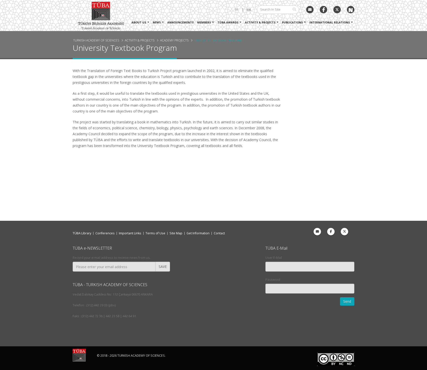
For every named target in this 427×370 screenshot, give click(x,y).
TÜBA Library (82, 233)
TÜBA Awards (227, 22)
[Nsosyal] (350, 9)
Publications (292, 22)
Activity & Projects (260, 22)
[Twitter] (337, 9)
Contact (219, 233)
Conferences (105, 233)
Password (272, 280)
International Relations (329, 22)
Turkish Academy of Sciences (96, 40)
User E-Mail (273, 258)
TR (236, 10)
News (157, 22)
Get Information (198, 233)
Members (204, 22)
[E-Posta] (310, 9)
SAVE (163, 266)
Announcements (180, 22)
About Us (138, 22)
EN (249, 10)
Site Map (176, 233)
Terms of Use (155, 233)
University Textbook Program (218, 40)
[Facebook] (331, 231)
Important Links (130, 233)
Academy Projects (174, 40)
